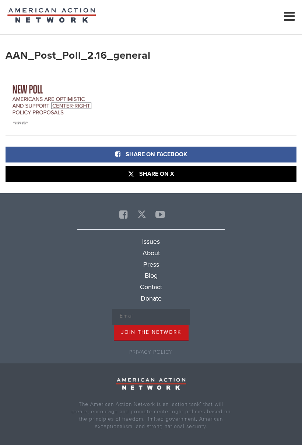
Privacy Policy (151, 352)
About (151, 253)
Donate (151, 298)
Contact (151, 287)
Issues (151, 241)
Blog (151, 275)
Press (151, 264)
